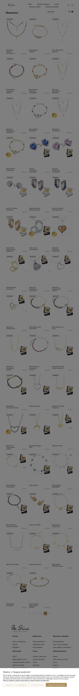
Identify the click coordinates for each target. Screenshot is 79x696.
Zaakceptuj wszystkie (56, 685)
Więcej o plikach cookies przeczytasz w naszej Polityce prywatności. (26, 680)
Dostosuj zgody (37, 685)
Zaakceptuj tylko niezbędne (16, 685)
